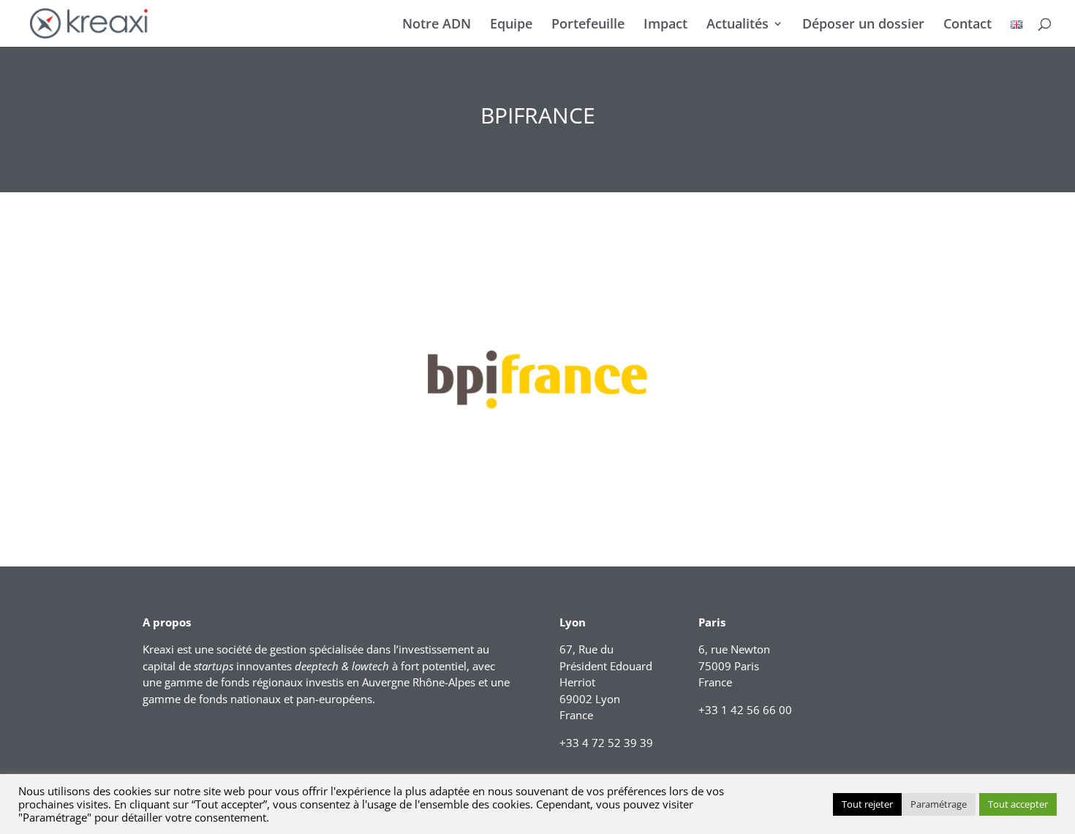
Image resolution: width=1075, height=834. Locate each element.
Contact (967, 25)
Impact (665, 25)
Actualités (737, 25)
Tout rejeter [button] (867, 804)
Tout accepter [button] (1018, 804)
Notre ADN (436, 25)
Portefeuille (588, 25)
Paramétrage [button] (938, 804)
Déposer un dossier (863, 25)
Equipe (511, 25)
